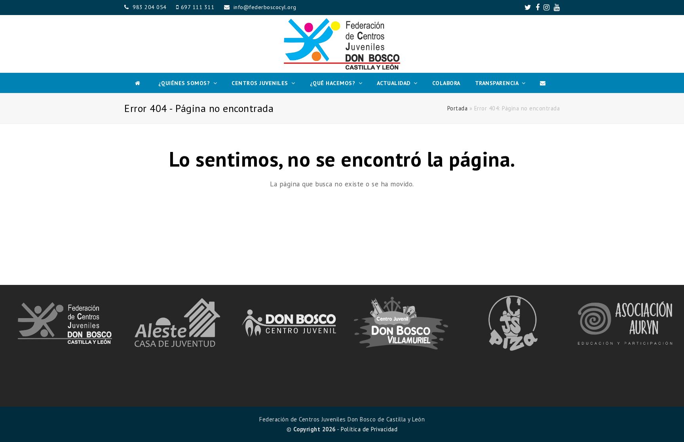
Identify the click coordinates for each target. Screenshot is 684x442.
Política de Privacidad (369, 429)
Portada (457, 108)
